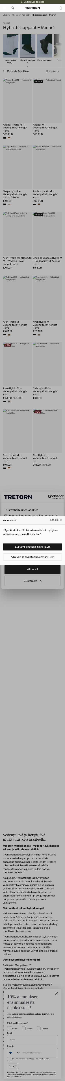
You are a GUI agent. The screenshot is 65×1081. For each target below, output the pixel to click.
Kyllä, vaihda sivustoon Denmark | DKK (32, 557)
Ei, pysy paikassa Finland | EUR (32, 547)
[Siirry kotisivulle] (32, 8)
